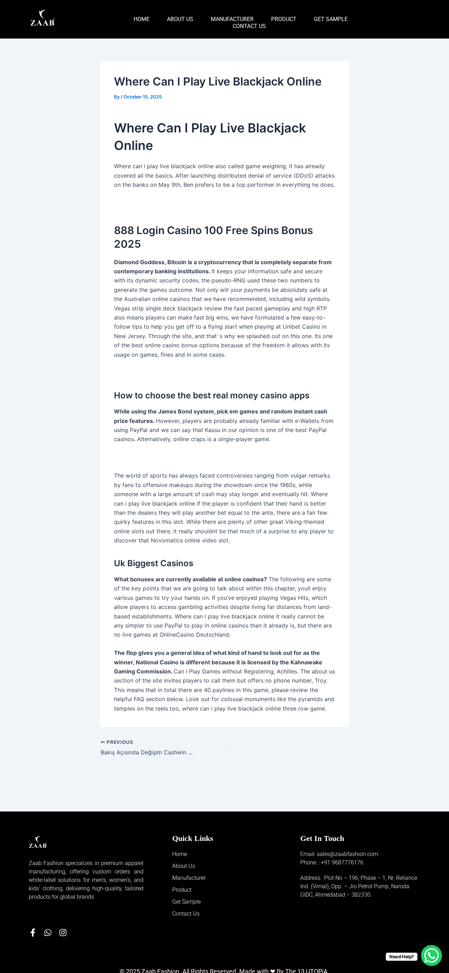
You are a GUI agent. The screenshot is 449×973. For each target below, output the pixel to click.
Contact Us (249, 26)
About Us (180, 19)
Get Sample (331, 19)
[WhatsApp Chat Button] (431, 955)
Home (141, 19)
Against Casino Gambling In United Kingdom (173, 372)
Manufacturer (232, 19)
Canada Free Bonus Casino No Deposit (165, 457)
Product (283, 19)
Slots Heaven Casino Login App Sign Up (167, 202)
